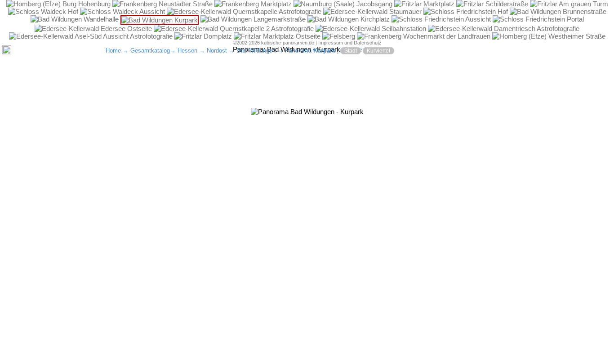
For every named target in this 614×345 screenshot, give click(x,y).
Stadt (350, 51)
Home (113, 50)
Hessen (187, 50)
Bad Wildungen (256, 50)
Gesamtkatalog (150, 50)
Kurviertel (378, 51)
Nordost (217, 50)
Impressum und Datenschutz (350, 42)
